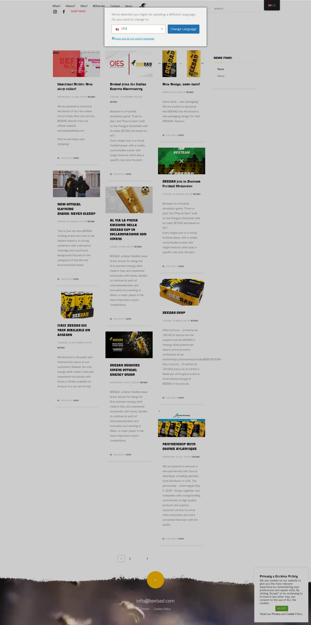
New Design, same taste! (181, 83)
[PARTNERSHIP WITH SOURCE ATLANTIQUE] (181, 423)
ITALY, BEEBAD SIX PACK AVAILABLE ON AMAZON (73, 329)
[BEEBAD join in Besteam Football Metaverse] (181, 161)
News (76, 158)
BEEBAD (91, 97)
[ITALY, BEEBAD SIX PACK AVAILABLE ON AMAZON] (76, 305)
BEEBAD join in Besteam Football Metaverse (181, 183)
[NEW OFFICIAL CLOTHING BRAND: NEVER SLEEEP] (76, 184)
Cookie (290, 614)
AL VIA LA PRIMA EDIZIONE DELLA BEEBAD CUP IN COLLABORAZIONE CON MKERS (128, 229)
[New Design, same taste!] (181, 63)
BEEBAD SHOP (174, 312)
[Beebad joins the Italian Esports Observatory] (129, 63)
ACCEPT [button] (282, 608)
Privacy (276, 614)
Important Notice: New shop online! (75, 86)
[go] (209, 9)
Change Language (183, 29)
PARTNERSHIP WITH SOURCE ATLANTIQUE (180, 446)
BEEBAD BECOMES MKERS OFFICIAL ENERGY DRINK (125, 369)
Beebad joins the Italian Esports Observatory (128, 86)
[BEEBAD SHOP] (181, 292)
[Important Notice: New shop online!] (76, 63)
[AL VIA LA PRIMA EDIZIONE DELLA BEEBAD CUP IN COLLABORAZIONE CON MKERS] (129, 200)
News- (221, 76)
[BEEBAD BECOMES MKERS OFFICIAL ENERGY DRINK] (129, 344)
